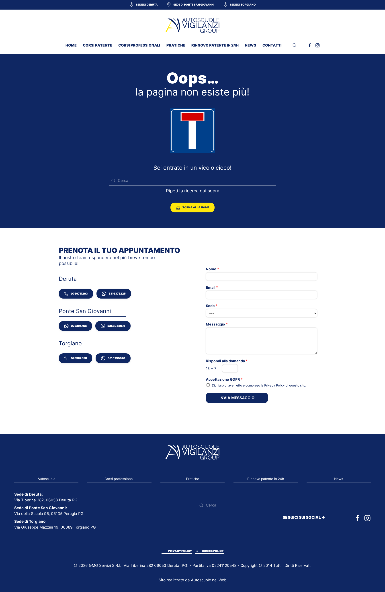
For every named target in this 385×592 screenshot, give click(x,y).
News (250, 45)
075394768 (79, 326)
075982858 (79, 358)
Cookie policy (213, 551)
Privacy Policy (274, 385)
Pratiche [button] (175, 45)
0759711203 (79, 293)
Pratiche (192, 479)
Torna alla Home (195, 207)
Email (212, 287)
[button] (294, 45)
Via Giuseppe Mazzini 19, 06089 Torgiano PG (55, 527)
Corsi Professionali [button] (139, 45)
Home (71, 45)
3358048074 (116, 326)
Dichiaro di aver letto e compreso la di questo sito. (259, 385)
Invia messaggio (236, 398)
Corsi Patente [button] (97, 45)
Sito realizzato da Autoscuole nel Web (193, 580)
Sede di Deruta (147, 4)
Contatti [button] (272, 45)
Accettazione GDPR (224, 379)
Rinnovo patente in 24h (215, 45)
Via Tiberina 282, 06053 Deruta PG (46, 500)
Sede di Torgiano (243, 4)
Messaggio (217, 324)
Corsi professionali (119, 479)
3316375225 (117, 293)
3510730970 (116, 358)
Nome (212, 269)
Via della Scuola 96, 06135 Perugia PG (49, 513)
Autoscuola (46, 479)
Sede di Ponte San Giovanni (193, 4)
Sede (211, 305)
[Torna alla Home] (192, 25)
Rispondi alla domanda (227, 361)
